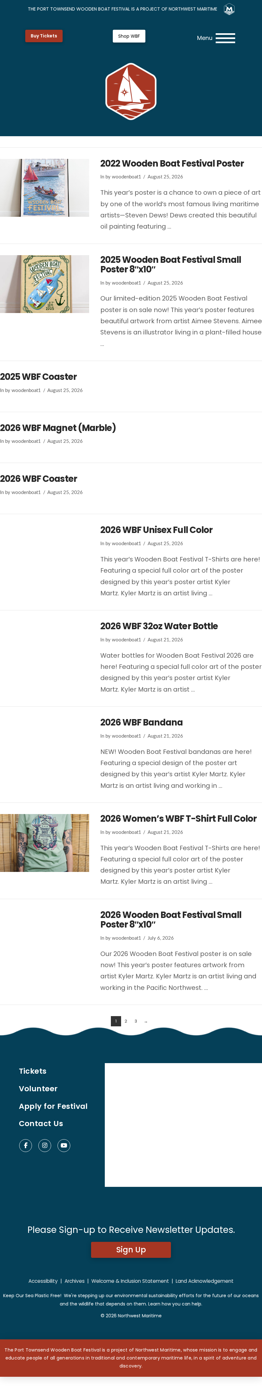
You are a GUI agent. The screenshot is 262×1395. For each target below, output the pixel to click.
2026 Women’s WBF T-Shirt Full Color (178, 818)
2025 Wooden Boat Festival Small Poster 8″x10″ (170, 265)
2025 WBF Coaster (38, 377)
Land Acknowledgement (205, 1281)
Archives (75, 1281)
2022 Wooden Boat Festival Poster (172, 163)
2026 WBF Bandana (141, 722)
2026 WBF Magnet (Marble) (58, 428)
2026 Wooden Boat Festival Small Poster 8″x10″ (170, 920)
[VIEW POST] (44, 188)
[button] (216, 38)
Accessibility (43, 1281)
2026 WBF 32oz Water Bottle (159, 626)
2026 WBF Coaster (38, 479)
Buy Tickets (44, 36)
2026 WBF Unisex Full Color (156, 530)
